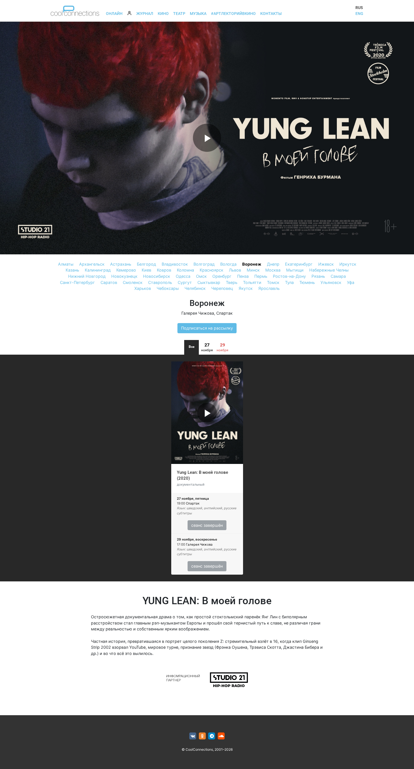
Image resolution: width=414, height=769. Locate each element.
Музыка (198, 13)
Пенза (243, 276)
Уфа (350, 282)
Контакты (271, 13)
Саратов (109, 282)
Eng (359, 13)
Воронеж (251, 264)
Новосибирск (156, 276)
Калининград (98, 270)
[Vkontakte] (193, 736)
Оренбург (222, 276)
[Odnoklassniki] (202, 736)
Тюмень (307, 282)
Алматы (66, 264)
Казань (72, 270)
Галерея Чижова (197, 313)
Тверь (231, 282)
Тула (289, 282)
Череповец (222, 288)
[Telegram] (212, 736)
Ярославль (269, 288)
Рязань (318, 276)
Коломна (185, 270)
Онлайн (114, 13)
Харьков (142, 288)
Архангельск (91, 264)
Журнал (144, 13)
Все (191, 347)
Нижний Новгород (87, 276)
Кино (163, 13)
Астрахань (120, 264)
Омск (201, 276)
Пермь (260, 276)
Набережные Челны (329, 270)
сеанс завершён (207, 525)
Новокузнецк (124, 276)
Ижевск (326, 264)
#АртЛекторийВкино (233, 13)
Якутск (246, 288)
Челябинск (195, 288)
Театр (179, 13)
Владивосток (175, 264)
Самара (338, 276)
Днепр (273, 264)
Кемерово (126, 270)
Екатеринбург (299, 264)
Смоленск (133, 282)
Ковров (164, 270)
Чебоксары (168, 288)
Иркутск (347, 264)
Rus (359, 7)
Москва (273, 270)
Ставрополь (160, 282)
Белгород (146, 264)
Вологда (228, 264)
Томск (273, 282)
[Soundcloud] (221, 736)
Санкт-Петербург (77, 282)
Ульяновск (330, 282)
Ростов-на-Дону (289, 276)
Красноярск (211, 270)
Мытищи (295, 270)
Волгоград (204, 264)
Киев (146, 270)
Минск (253, 270)
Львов (235, 270)
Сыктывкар (208, 282)
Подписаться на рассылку (207, 328)
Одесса (183, 276)
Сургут (185, 282)
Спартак (224, 313)
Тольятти (252, 282)
